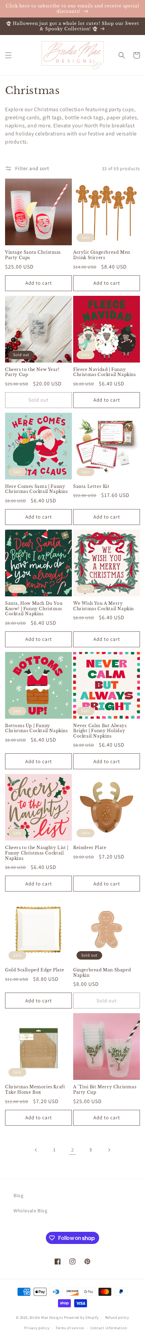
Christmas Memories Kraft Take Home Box (35, 1089)
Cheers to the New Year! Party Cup (32, 372)
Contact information (108, 1327)
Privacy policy (36, 1327)
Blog (18, 1195)
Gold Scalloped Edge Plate (34, 969)
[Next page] (109, 1150)
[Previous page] (36, 1150)
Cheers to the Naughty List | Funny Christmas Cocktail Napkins (36, 853)
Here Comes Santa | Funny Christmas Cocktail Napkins (36, 489)
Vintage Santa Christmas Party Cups (33, 255)
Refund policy (117, 1317)
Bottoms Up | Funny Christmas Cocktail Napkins (36, 728)
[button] (8, 55)
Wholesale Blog (30, 1211)
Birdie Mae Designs (46, 1317)
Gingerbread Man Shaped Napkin (102, 972)
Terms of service (70, 1327)
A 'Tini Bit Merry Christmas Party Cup (104, 1089)
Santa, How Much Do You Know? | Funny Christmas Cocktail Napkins (33, 608)
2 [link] (72, 1150)
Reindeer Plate (89, 847)
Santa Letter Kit (91, 486)
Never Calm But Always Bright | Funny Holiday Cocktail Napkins (100, 731)
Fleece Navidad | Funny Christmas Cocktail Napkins (104, 372)
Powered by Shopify (81, 1317)
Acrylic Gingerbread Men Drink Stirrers (101, 255)
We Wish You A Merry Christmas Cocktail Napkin (103, 606)
